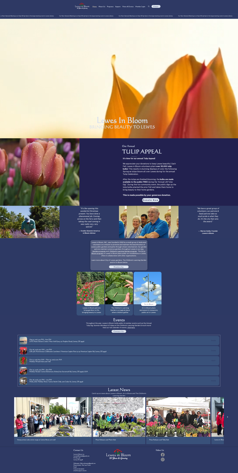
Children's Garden (120, 304)
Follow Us (160, 450)
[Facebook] (163, 455)
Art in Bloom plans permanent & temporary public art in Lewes (149, 310)
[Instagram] (163, 459)
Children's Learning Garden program (123, 251)
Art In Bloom (148, 304)
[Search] (148, 6)
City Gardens (92, 304)
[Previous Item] (10, 417)
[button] (38, 341)
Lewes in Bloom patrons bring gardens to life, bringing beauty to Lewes (91, 310)
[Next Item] (227, 417)
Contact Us (78, 450)
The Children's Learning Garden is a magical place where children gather (120, 310)
